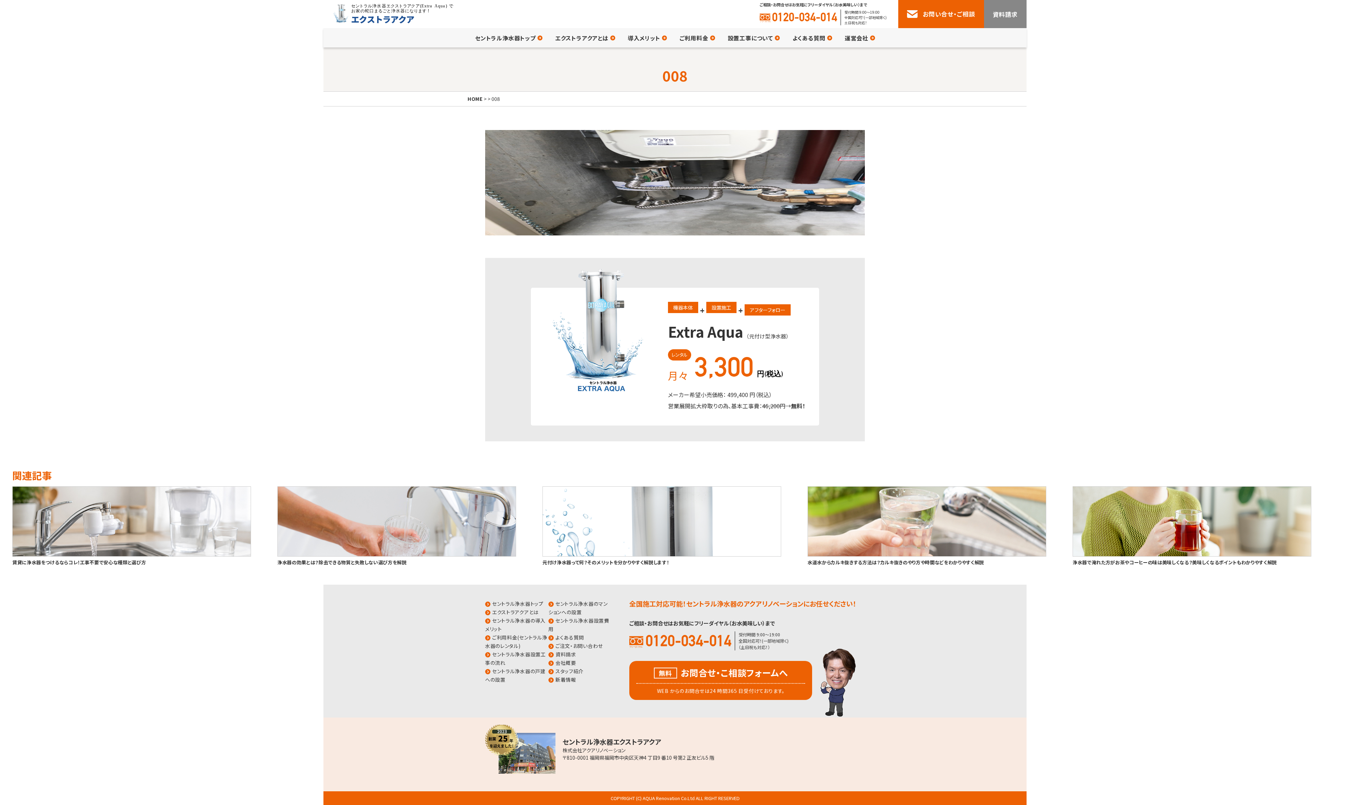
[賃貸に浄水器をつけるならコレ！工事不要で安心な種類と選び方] (131, 555)
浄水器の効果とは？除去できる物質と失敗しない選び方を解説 (342, 562)
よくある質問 (808, 38)
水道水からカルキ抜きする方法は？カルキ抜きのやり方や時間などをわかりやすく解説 (896, 562)
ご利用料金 (694, 38)
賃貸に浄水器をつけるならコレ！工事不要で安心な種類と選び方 (79, 562)
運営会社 (856, 38)
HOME (475, 98)
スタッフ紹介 (569, 671)
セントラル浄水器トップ (505, 38)
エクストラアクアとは (582, 38)
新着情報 (565, 679)
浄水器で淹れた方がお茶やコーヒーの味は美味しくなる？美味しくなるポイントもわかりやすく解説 (1175, 562)
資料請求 (1005, 14)
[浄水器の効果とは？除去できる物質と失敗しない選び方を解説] (396, 555)
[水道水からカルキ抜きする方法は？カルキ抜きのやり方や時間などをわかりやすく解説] (927, 555)
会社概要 (565, 662)
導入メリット (644, 38)
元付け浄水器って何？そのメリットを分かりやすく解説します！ (605, 562)
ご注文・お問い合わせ (579, 645)
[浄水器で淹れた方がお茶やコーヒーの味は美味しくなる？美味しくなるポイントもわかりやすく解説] (1192, 555)
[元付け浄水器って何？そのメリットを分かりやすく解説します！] (661, 555)
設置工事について (750, 38)
